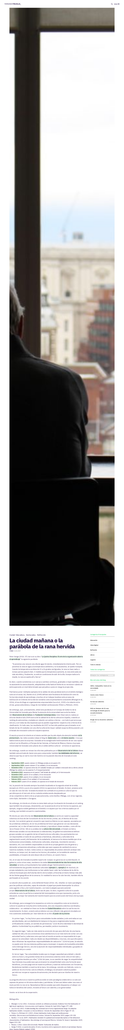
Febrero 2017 (16, 781)
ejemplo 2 (62, 868)
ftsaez (11, 651)
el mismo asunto (67, 738)
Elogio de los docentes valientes (101, 719)
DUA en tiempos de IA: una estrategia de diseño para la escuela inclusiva (100, 710)
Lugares (93, 660)
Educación (93, 640)
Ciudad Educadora (16, 635)
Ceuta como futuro (97, 695)
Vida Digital (94, 645)
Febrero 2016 (16, 779)
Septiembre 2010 (17, 765)
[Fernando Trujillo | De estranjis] (13, 4)
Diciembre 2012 (17, 772)
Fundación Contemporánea (45, 715)
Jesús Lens (52, 738)
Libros (92, 655)
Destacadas (30, 635)
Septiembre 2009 (17, 763)
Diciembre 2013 (17, 775)
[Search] (112, 4)
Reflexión (41, 635)
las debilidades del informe (69, 753)
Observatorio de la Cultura (22, 715)
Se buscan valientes (97, 701)
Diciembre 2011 (17, 768)
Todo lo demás (95, 664)
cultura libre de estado (51, 829)
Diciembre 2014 (17, 777)
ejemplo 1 (53, 868)
